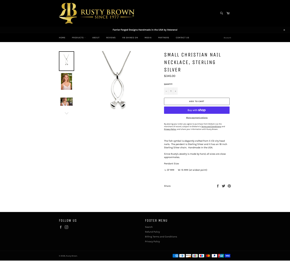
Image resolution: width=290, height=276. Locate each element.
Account (227, 37)
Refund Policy (152, 231)
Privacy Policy (152, 241)
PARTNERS (163, 37)
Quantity (168, 84)
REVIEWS (111, 37)
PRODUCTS (78, 37)
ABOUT (96, 37)
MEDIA (148, 37)
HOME (62, 37)
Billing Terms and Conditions (161, 236)
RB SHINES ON (130, 37)
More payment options (197, 117)
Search (149, 226)
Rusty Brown (71, 256)
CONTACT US (182, 37)
